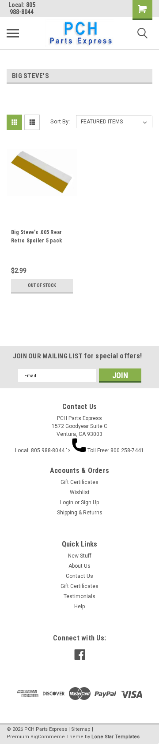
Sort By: (60, 121)
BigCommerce (47, 737)
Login (66, 502)
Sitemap (81, 729)
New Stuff (79, 556)
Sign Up (90, 502)
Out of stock (42, 285)
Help (79, 606)
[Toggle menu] (13, 33)
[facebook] (79, 654)
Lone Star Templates (115, 737)
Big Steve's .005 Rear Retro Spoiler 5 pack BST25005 (36, 237)
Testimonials (79, 596)
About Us (79, 566)
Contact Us (79, 576)
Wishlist (80, 492)
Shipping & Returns (79, 513)
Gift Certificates (79, 482)
